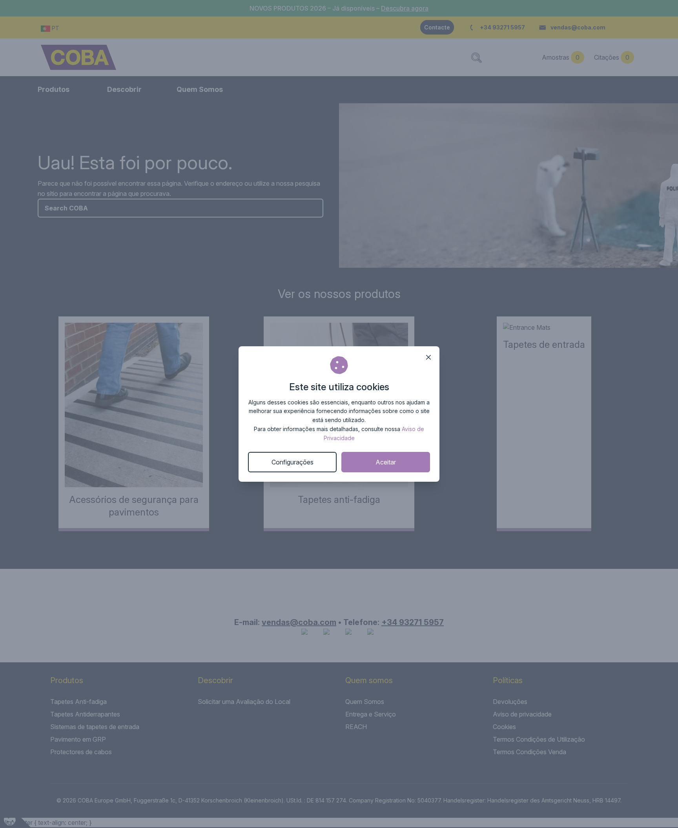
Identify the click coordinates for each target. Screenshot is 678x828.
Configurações (292, 462)
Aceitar (385, 462)
